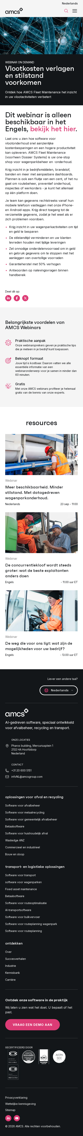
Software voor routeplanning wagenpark (31, 924)
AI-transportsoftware (18, 910)
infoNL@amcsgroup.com (26, 776)
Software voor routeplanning (23, 931)
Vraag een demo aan (32, 1025)
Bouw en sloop (14, 854)
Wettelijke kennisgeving (20, 1103)
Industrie (10, 965)
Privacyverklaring (16, 1097)
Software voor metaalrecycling (24, 812)
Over (8, 951)
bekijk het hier (52, 128)
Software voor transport (20, 875)
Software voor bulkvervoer (22, 917)
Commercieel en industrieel (22, 847)
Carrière (10, 979)
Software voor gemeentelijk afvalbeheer (31, 819)
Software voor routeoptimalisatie (26, 903)
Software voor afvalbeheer (22, 805)
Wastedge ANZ (15, 840)
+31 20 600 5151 (21, 770)
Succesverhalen (15, 958)
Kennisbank (12, 972)
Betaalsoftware (14, 826)
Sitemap (10, 1110)
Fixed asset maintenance (21, 889)
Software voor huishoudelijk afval (26, 833)
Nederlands (70, 3)
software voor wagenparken (23, 882)
